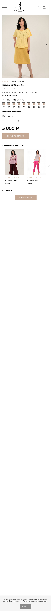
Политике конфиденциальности (35, 601)
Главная (5, 81)
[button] (46, 45)
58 (39, 107)
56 (34, 107)
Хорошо (25, 606)
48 (14, 107)
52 (24, 107)
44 (4, 107)
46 (9, 107)
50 (19, 107)
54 (29, 107)
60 (44, 107)
